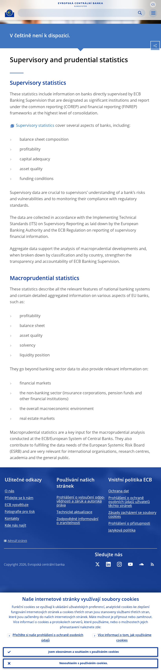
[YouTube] (130, 564)
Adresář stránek (17, 541)
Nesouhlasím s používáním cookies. (83, 663)
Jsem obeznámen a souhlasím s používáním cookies (83, 652)
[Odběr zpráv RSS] (152, 564)
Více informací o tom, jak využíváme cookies (124, 638)
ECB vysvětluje (16, 505)
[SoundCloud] (141, 564)
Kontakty (12, 518)
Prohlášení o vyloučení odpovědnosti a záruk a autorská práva (81, 501)
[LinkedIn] (108, 564)
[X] (97, 564)
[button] (153, 4)
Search (140, 12)
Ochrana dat (118, 491)
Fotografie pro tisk (20, 512)
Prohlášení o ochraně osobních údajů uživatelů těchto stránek (129, 502)
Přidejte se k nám (19, 498)
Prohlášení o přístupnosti (129, 523)
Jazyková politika (121, 530)
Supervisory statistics (35, 126)
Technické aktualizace (74, 512)
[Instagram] (119, 564)
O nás (9, 491)
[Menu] (153, 13)
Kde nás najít (15, 525)
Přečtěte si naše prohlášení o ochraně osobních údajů (48, 638)
